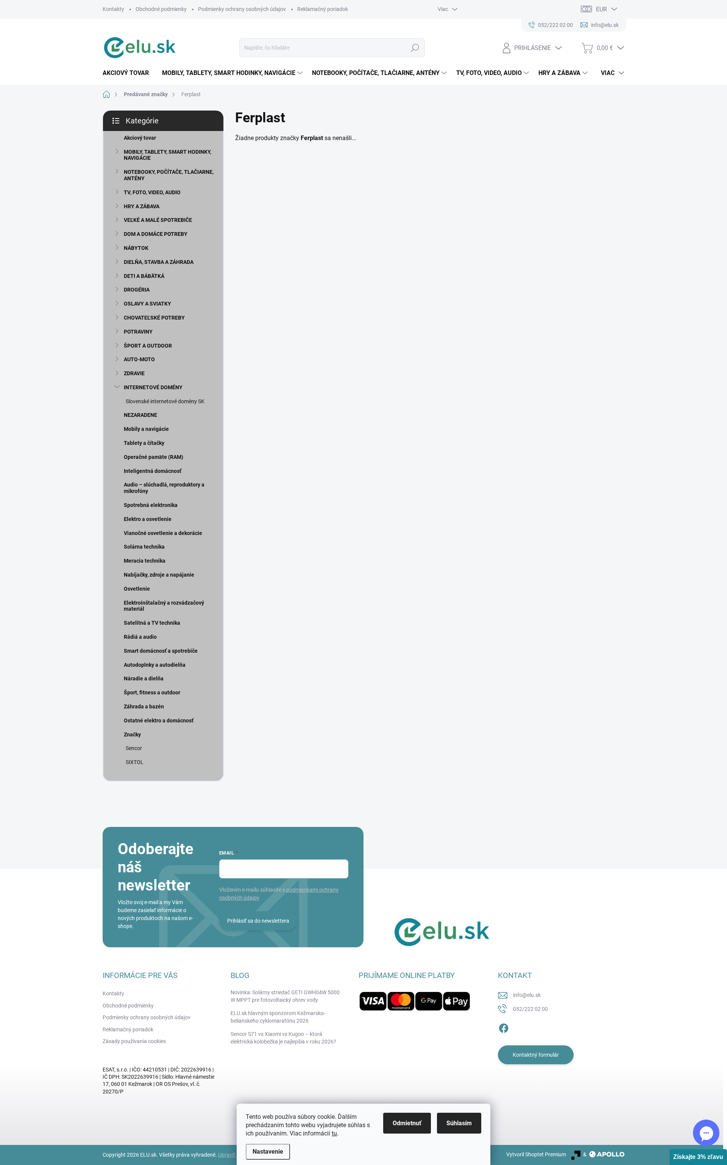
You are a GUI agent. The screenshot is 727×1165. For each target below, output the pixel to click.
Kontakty (113, 9)
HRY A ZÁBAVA (141, 206)
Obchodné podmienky (161, 9)
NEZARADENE (140, 415)
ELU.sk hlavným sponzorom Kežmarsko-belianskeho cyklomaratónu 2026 (278, 1017)
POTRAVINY (138, 332)
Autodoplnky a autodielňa (155, 665)
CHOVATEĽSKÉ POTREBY (154, 318)
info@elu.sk (527, 995)
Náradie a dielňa (144, 678)
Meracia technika (144, 561)
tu (334, 1133)
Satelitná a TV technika (152, 623)
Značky (132, 734)
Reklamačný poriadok (322, 9)
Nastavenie (268, 1151)
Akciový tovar (140, 138)
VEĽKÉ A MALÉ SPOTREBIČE (158, 220)
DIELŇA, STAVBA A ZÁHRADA (158, 262)
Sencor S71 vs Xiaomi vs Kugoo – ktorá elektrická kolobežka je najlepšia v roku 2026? (283, 1038)
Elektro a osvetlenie (148, 519)
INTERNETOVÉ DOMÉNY (153, 387)
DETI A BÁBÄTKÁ (144, 276)
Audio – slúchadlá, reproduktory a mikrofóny (164, 488)
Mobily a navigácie (146, 429)
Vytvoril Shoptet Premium (536, 1154)
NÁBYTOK (136, 248)
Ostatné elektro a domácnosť (158, 720)
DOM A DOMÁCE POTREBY (155, 234)
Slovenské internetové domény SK (165, 401)
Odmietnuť (407, 1123)
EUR (601, 9)
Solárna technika (144, 547)
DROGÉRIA (137, 290)
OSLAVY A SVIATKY (147, 304)
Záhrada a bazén (144, 706)
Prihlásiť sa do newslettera (258, 921)
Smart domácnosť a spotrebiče (161, 651)
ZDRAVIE (134, 373)
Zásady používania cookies (134, 1041)
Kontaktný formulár (536, 1055)
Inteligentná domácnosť (152, 471)
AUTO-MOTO (139, 359)
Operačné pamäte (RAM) (153, 457)
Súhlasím (459, 1123)
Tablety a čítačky (144, 443)
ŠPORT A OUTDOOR (148, 346)
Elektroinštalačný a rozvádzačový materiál (164, 606)
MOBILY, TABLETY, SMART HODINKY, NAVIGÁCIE (167, 155)
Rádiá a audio (140, 637)
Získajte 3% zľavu (698, 1157)
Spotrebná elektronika (151, 505)
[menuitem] (128, 73)
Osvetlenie (137, 589)
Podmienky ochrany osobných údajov (242, 9)
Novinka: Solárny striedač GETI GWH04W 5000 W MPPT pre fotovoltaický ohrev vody (285, 996)
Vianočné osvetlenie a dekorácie (163, 533)
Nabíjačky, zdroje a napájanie (159, 575)
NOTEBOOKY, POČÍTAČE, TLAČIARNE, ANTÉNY (169, 175)
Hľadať (415, 48)
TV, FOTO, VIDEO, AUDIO (152, 192)
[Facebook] (503, 1026)
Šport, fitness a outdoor (152, 692)
